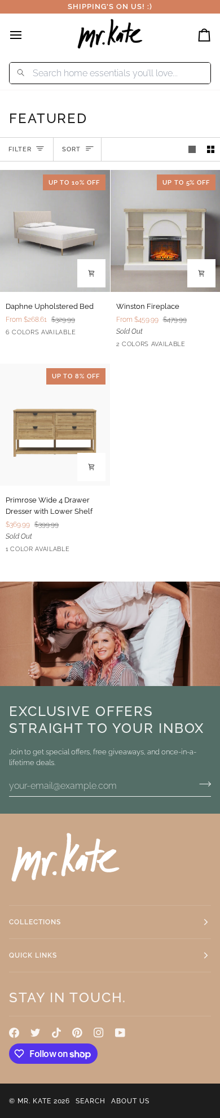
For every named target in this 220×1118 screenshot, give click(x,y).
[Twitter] (35, 1033)
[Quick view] (91, 273)
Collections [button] (35, 922)
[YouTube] (120, 1033)
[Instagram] (99, 1033)
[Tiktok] (56, 1033)
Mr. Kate (34, 1101)
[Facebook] (14, 1033)
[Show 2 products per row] (210, 149)
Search (90, 1101)
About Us (130, 1101)
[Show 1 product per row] (192, 149)
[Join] (201, 784)
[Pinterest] (77, 1033)
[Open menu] (26, 35)
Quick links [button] (33, 955)
